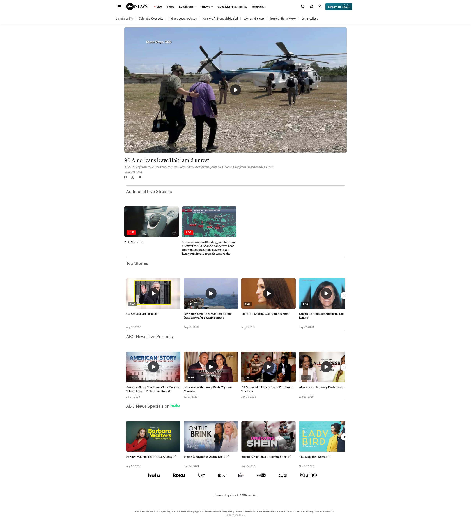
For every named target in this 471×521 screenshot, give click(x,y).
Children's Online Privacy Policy (218, 511)
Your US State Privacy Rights (186, 511)
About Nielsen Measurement (270, 511)
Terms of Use (292, 511)
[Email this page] (140, 177)
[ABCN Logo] (137, 6)
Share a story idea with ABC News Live (235, 495)
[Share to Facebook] (125, 177)
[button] (119, 6)
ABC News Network (145, 511)
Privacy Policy (163, 511)
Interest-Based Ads (245, 511)
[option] (151, 230)
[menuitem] (124, 18)
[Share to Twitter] (132, 177)
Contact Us (328, 511)
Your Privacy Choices (311, 511)
